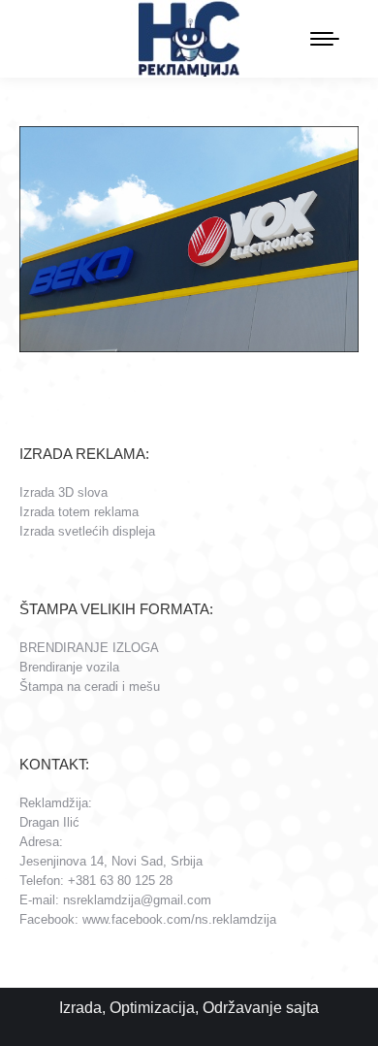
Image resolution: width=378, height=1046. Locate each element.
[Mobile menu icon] (324, 38)
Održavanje (242, 1007)
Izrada (80, 1007)
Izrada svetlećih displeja (87, 531)
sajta (302, 1007)
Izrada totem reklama (79, 512)
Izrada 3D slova (63, 492)
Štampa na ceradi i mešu (89, 686)
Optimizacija (152, 1007)
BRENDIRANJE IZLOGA (89, 647)
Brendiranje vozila (69, 667)
